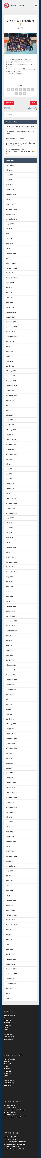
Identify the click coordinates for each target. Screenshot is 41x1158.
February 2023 (11, 371)
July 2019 (9, 582)
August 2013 (10, 930)
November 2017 (11, 680)
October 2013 (10, 920)
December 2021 (11, 439)
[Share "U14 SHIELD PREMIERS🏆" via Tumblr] (20, 89)
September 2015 (11, 807)
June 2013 (9, 939)
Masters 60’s (8, 1039)
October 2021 (10, 449)
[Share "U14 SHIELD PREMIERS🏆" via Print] (24, 93)
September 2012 (11, 984)
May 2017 (9, 709)
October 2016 (10, 743)
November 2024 (11, 268)
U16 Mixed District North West (14, 1110)
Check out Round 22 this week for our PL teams (20, 132)
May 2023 (9, 356)
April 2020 (9, 538)
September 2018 (11, 631)
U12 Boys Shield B (10, 1137)
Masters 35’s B (9, 1083)
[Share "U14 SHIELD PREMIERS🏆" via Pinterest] (24, 89)
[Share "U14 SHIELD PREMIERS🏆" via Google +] (17, 89)
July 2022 (9, 405)
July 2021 (9, 464)
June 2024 (9, 292)
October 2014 (10, 861)
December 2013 (11, 910)
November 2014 (11, 856)
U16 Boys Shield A (10, 1105)
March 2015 (10, 837)
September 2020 (11, 513)
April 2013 (9, 949)
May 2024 (9, 297)
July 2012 (9, 993)
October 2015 (10, 802)
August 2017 (10, 694)
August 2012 (10, 988)
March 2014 (10, 895)
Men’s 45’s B (8, 1034)
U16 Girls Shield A (10, 1107)
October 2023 (10, 332)
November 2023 (11, 327)
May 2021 (9, 474)
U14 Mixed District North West (14, 1117)
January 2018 (10, 670)
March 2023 (10, 366)
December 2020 (11, 498)
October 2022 (10, 390)
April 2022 (9, 420)
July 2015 (9, 817)
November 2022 (11, 386)
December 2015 (11, 792)
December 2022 (11, 381)
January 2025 (10, 258)
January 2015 (10, 846)
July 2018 (9, 640)
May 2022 (9, 415)
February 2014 (11, 900)
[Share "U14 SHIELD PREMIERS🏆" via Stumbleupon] (17, 93)
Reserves (7, 1018)
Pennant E (7, 1073)
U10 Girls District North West (14, 1149)
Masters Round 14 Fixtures (15, 138)
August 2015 (10, 812)
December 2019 (11, 557)
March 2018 (10, 660)
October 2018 (10, 626)
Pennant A (7, 1020)
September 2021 (11, 454)
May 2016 (9, 768)
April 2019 (9, 596)
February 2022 (11, 430)
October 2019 (10, 567)
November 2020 (11, 503)
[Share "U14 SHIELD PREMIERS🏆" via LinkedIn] (28, 89)
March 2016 (10, 778)
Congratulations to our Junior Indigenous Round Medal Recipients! (20, 144)
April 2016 (9, 773)
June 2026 (9, 175)
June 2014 (9, 881)
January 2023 (10, 376)
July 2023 (9, 346)
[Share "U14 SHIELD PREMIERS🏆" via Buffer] (32, 89)
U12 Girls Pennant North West (14, 1144)
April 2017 (9, 714)
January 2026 (10, 199)
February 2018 (11, 665)
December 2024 (11, 263)
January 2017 (10, 729)
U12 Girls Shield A (10, 1139)
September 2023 (11, 337)
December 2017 (11, 675)
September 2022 (11, 395)
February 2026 (11, 194)
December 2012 (11, 969)
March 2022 (10, 425)
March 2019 (10, 601)
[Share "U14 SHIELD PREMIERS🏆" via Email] (20, 93)
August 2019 (10, 577)
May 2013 (9, 944)
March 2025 (10, 248)
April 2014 (9, 890)
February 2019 (11, 606)
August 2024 (10, 283)
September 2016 (11, 748)
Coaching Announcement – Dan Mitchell (20, 126)
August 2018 (10, 636)
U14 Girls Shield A (10, 1114)
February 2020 (11, 547)
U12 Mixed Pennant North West (15, 1142)
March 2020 (10, 542)
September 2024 (11, 278)
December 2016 (11, 734)
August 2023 (10, 341)
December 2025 (11, 204)
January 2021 (10, 493)
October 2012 (10, 979)
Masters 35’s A (9, 1080)
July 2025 (9, 229)
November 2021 (11, 444)
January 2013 (10, 964)
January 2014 (10, 905)
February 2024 (11, 312)
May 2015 (9, 827)
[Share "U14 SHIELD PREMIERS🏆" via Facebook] (9, 89)
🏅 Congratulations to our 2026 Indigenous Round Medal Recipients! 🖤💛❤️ (20, 151)
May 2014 (9, 886)
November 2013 (11, 915)
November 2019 (11, 562)
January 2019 (10, 611)
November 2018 (11, 621)
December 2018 (11, 616)
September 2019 (11, 572)
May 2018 (9, 650)
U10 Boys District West (12, 1146)
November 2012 (11, 974)
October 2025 (10, 214)
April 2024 (9, 302)
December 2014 (11, 851)
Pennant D (7, 1025)
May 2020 (9, 533)
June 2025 (9, 234)
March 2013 (10, 954)
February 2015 (11, 841)
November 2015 (11, 797)
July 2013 (9, 935)
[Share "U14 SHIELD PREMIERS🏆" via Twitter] (13, 89)
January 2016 (10, 788)
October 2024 (10, 273)
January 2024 (10, 317)
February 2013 (11, 959)
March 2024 (10, 307)
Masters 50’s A (9, 1037)
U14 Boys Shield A (10, 1112)
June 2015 (9, 822)
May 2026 (9, 180)
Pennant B (7, 1023)
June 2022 (9, 410)
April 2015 (9, 832)
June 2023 (9, 351)
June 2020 (9, 528)
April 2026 (9, 185)
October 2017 (10, 685)
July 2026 (9, 170)
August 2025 (10, 224)
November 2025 (11, 209)
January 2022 (10, 435)
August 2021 (10, 459)
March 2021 (10, 484)
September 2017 (11, 690)
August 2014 (10, 871)
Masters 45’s (8, 1085)
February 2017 (11, 724)
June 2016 (9, 763)
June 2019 (9, 587)
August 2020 (10, 518)
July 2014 (9, 876)
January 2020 (10, 552)
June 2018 (9, 645)
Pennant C (7, 1069)
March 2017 (10, 719)
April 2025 (9, 243)
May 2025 (9, 239)
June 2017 (9, 704)
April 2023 (9, 361)
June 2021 (9, 469)
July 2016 (9, 758)
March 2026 (10, 190)
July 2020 (9, 523)
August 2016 (10, 753)
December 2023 (11, 322)
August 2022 (10, 400)
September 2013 (11, 925)
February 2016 (11, 783)
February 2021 (11, 488)
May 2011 (9, 998)
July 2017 (9, 699)
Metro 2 (6, 1030)
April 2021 (9, 479)
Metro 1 (6, 1027)
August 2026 (10, 165)
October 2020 (10, 508)
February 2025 (11, 253)
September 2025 (11, 219)
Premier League (9, 1016)
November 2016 (11, 739)
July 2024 (9, 288)
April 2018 (9, 655)
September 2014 (11, 866)
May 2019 (9, 591)
